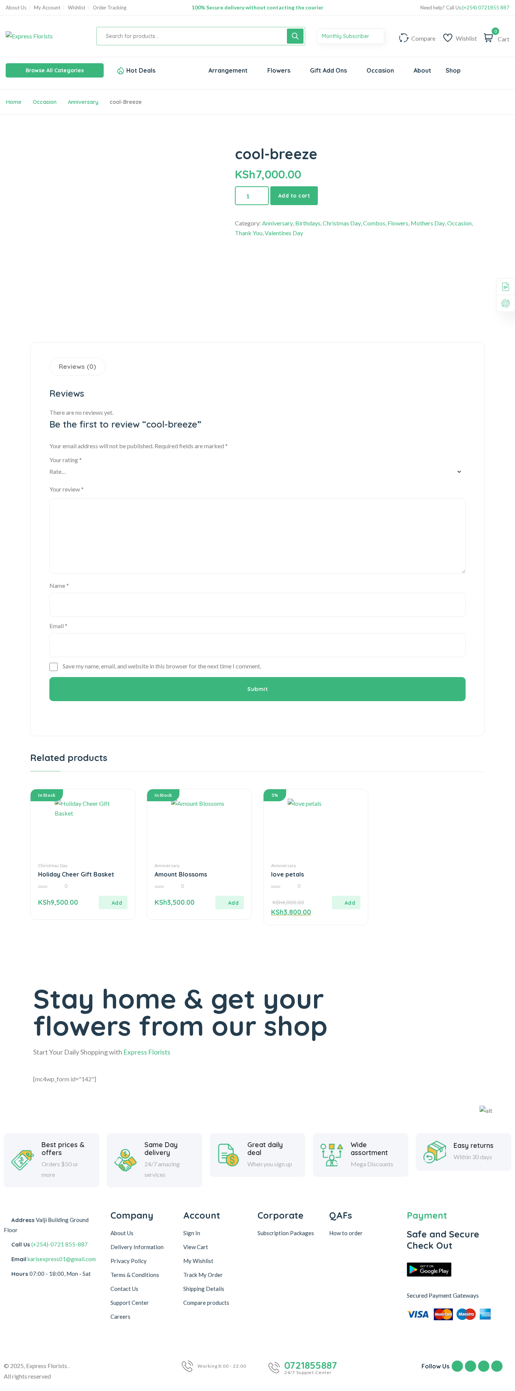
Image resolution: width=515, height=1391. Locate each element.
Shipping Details (203, 1288)
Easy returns (474, 1145)
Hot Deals (140, 70)
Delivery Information (137, 1246)
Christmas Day (342, 223)
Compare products (206, 1302)
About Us (16, 7)
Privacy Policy (128, 1260)
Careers (120, 1316)
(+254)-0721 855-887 (59, 1244)
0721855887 (310, 1365)
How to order (346, 1233)
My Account (47, 7)
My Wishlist (198, 1260)
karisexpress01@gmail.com (62, 1259)
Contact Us (124, 1288)
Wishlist (76, 7)
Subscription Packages (286, 1233)
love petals (287, 874)
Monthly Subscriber (346, 36)
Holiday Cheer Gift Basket (76, 874)
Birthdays (307, 223)
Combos (374, 223)
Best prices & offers (62, 1149)
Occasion (45, 101)
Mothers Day (428, 223)
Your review (66, 489)
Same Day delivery (161, 1149)
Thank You (248, 232)
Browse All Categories (55, 70)
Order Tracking (109, 7)
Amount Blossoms (181, 874)
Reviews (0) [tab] (77, 366)
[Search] (295, 36)
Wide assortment (369, 1149)
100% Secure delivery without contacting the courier (257, 7)
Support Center (129, 1302)
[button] (113, 902)
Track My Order (203, 1274)
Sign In (191, 1233)
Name (59, 585)
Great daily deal (265, 1149)
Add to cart (294, 195)
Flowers (398, 223)
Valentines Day (284, 232)
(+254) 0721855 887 (485, 7)
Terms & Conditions (134, 1274)
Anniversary (83, 101)
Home (13, 101)
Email (58, 625)
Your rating (65, 459)
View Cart (195, 1246)
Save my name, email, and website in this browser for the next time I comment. (162, 666)
